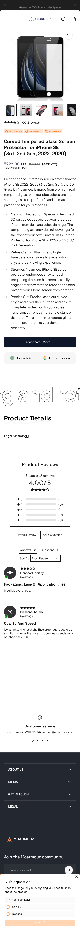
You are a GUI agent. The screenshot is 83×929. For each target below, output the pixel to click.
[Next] (74, 5)
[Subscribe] (69, 870)
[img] (40, 568)
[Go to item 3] (41, 110)
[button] (40, 499)
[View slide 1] (32, 740)
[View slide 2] (37, 740)
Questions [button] (47, 550)
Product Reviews (40, 464)
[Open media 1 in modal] (69, 36)
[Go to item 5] (73, 110)
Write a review (27, 534)
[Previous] (5, 5)
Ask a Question (52, 534)
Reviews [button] (25, 550)
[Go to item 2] (26, 110)
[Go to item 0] (10, 110)
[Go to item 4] (57, 110)
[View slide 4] (47, 740)
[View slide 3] (42, 740)
